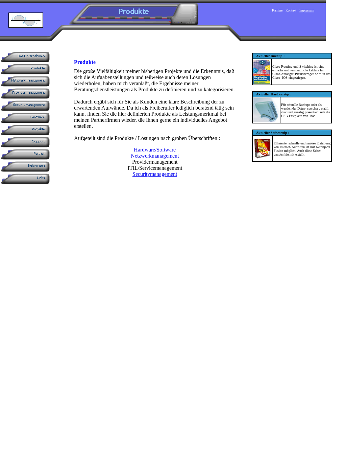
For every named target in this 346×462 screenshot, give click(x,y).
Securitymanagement (154, 174)
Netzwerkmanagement (155, 156)
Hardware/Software (155, 150)
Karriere (277, 10)
